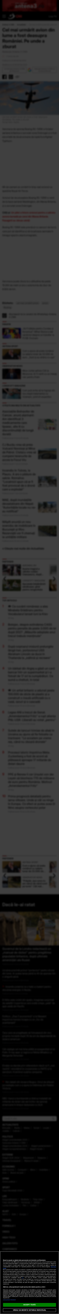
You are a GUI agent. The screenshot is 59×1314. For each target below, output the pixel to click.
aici (23, 1277)
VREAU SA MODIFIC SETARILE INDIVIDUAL (29, 1310)
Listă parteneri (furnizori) (9, 1299)
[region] (29, 1282)
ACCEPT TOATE (29, 1305)
